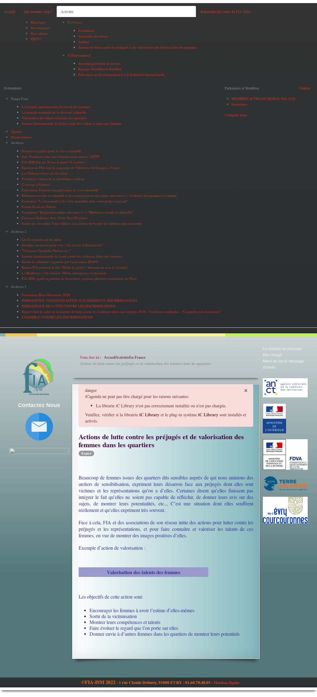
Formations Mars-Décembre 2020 (46, 294)
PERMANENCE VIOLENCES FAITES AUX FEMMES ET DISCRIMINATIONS (79, 300)
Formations (86, 30)
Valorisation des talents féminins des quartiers (54, 117)
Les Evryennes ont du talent (42, 239)
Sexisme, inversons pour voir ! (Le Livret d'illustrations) (62, 245)
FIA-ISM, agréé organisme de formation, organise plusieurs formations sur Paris (79, 278)
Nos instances (40, 27)
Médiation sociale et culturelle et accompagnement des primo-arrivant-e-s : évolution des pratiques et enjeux (99, 195)
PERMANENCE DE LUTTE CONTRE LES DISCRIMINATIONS (68, 306)
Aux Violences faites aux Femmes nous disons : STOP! (61, 156)
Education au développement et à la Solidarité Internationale (121, 74)
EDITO (36, 39)
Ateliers (83, 41)
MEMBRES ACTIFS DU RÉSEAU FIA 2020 (263, 98)
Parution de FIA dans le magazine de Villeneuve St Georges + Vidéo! (71, 167)
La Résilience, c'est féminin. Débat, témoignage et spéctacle (64, 273)
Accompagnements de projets (99, 63)
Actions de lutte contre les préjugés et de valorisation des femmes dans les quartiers (137, 47)
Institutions (239, 104)
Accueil (9, 11)
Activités (67, 11)
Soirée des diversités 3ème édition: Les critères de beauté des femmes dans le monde (82, 223)
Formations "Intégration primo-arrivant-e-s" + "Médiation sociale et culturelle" (77, 212)
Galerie (304, 87)
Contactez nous (236, 114)
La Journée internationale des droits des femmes (56, 106)
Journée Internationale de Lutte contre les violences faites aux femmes (72, 123)
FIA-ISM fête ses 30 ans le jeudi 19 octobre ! (54, 162)
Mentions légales (227, 682)
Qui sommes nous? (38, 11)
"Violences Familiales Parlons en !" (46, 250)
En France (74, 22)
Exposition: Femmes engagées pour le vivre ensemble (60, 190)
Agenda (16, 131)
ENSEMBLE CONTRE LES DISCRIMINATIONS (57, 317)
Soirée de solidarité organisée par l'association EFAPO (60, 261)
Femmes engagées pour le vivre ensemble (51, 151)
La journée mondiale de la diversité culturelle (54, 112)
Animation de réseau (93, 36)
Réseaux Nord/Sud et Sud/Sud (99, 69)
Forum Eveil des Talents (39, 206)
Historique (38, 22)
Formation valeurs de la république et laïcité (53, 178)
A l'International (79, 55)
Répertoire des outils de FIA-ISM (225, 11)
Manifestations (21, 137)
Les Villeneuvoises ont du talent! (45, 173)
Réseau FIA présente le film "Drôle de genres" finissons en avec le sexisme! (75, 267)
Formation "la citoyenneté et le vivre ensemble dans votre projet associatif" (75, 201)
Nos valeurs (39, 33)
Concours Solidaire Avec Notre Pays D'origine (55, 217)
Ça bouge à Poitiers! (36, 184)
